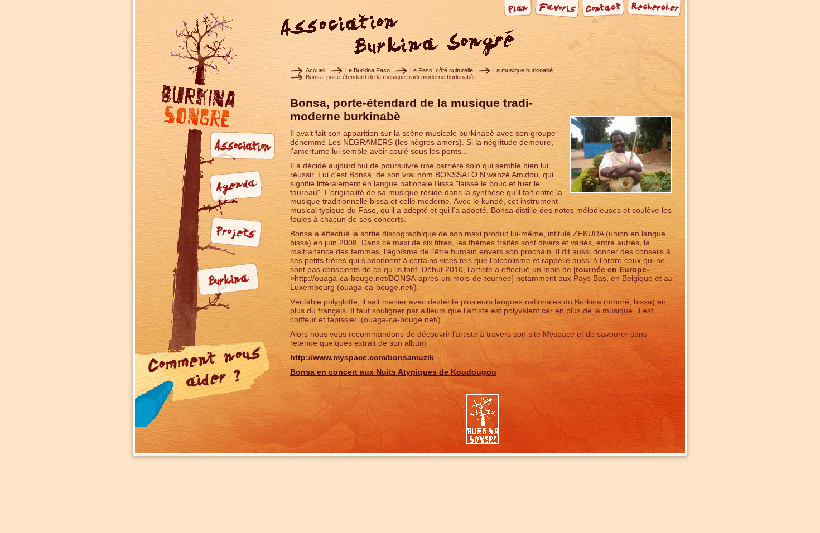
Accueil (315, 70)
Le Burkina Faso (367, 70)
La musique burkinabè (523, 70)
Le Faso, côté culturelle (441, 70)
